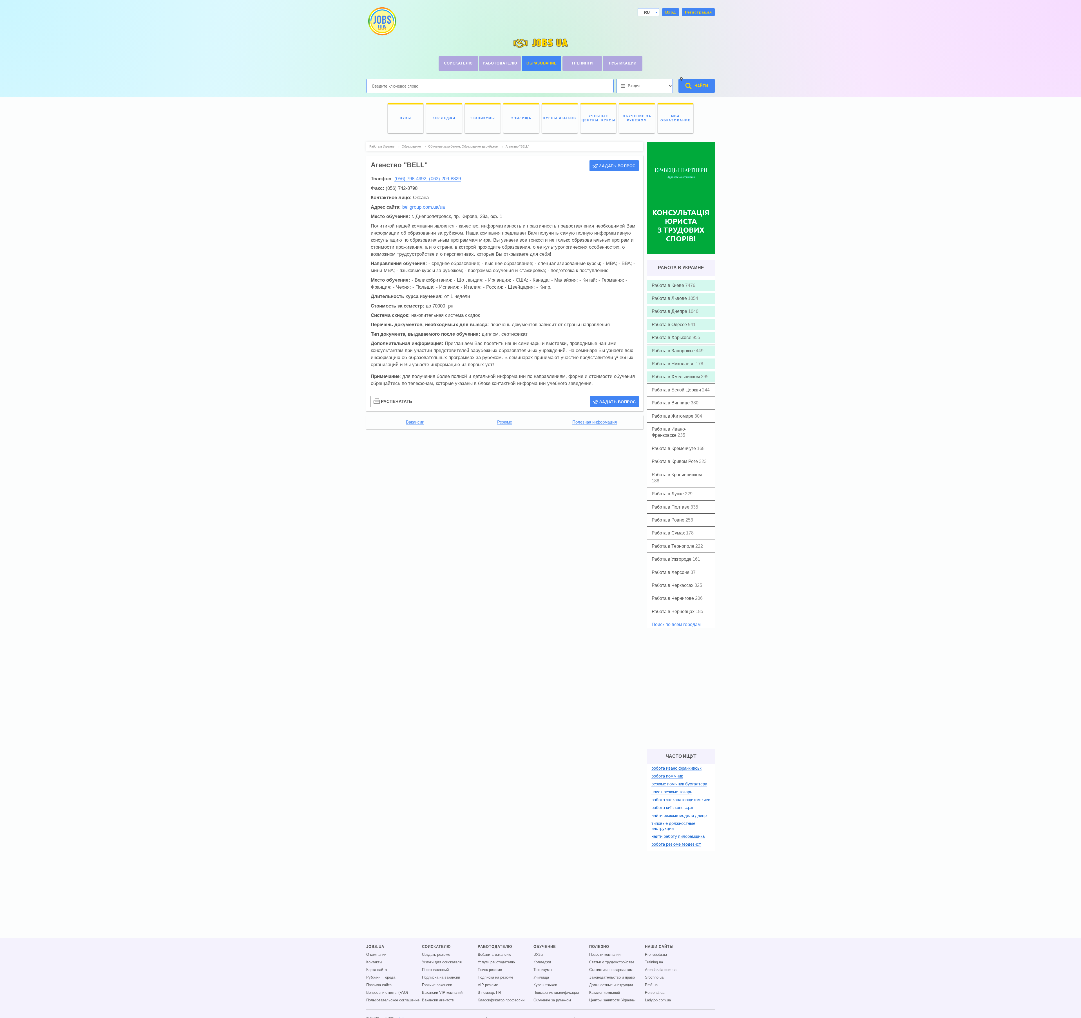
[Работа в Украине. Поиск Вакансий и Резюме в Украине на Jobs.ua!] (381, 21)
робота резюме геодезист (676, 844)
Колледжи (542, 962)
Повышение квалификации (556, 993)
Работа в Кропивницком (677, 474)
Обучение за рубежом (552, 1000)
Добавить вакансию (494, 955)
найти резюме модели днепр (679, 815)
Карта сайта (376, 970)
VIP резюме (488, 985)
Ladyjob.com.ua (658, 1000)
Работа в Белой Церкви (677, 389)
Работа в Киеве (668, 285)
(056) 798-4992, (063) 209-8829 (427, 178)
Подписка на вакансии (441, 977)
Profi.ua (651, 985)
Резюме (504, 422)
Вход (670, 12)
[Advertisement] (504, 472)
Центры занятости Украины (612, 1000)
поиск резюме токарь (671, 791)
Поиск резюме (490, 970)
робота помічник (667, 776)
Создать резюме (436, 955)
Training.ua (654, 962)
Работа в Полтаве (671, 507)
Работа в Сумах (669, 533)
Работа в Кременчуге (674, 448)
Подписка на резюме (495, 977)
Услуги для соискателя (442, 962)
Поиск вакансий (435, 970)
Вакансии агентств (438, 1000)
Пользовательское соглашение (392, 1000)
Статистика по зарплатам (611, 970)
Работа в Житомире (673, 416)
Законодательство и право (612, 977)
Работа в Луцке (668, 493)
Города (389, 977)
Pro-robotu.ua (656, 955)
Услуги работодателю (496, 962)
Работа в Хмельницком (676, 376)
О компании (376, 955)
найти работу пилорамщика (678, 836)
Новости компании (604, 955)
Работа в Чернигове (673, 598)
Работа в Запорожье (674, 350)
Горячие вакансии (437, 985)
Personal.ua (654, 993)
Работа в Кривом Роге (675, 461)
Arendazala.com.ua (660, 970)
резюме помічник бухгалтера (679, 783)
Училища (541, 977)
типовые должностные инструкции (673, 826)
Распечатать (396, 401)
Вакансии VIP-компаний (442, 993)
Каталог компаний (604, 993)
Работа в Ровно (668, 520)
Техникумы (542, 970)
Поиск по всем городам (676, 624)
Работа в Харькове (672, 337)
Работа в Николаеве (674, 363)
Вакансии (415, 422)
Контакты (374, 962)
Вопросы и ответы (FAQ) (387, 993)
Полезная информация (594, 422)
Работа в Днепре (670, 311)
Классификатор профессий (501, 1000)
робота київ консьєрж (672, 807)
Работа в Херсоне (671, 572)
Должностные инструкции (611, 985)
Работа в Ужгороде (672, 559)
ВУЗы (538, 955)
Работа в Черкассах (673, 585)
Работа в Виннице (671, 402)
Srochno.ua (654, 977)
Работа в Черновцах (674, 611)
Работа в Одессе (670, 324)
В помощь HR (489, 993)
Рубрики (373, 977)
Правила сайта (379, 985)
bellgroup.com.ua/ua (423, 207)
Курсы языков (545, 985)
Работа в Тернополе (673, 546)
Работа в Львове (670, 298)
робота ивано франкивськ (676, 768)
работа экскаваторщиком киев (680, 799)
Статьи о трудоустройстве (611, 962)
